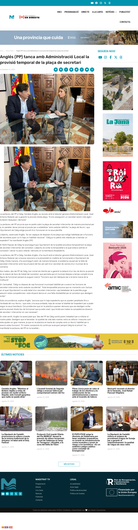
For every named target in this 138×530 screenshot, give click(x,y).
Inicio (1, 49)
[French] (8, 527)
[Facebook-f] (110, 56)
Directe (85, 12)
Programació (71, 12)
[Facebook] (96, 3)
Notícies (110, 12)
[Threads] (109, 3)
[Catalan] (3, 527)
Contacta (125, 22)
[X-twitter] (105, 3)
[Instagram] (101, 3)
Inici (59, 12)
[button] (56, 68)
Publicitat (124, 12)
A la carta (97, 12)
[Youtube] (92, 3)
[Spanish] (11, 527)
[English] (5, 527)
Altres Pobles (10, 49)
